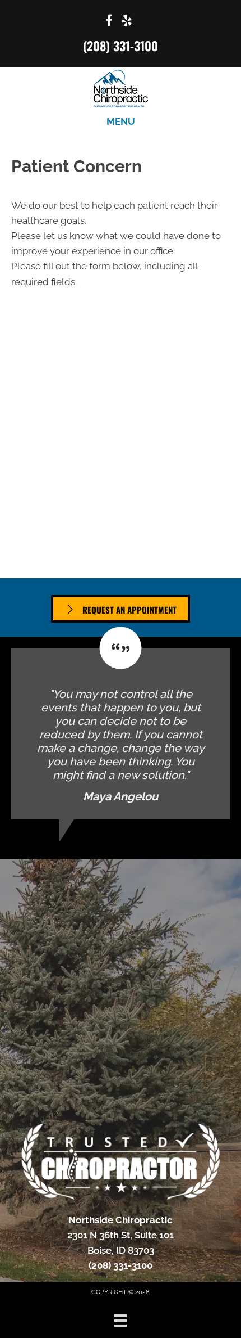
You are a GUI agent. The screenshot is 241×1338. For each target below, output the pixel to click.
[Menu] (120, 1320)
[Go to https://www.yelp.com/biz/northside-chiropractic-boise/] (127, 22)
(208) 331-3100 (120, 46)
